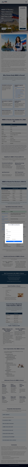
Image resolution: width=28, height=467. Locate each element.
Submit (14, 241)
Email (7, 233)
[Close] (22, 224)
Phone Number (8, 237)
